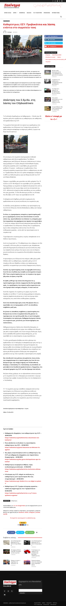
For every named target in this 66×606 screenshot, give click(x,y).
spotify (5, 514)
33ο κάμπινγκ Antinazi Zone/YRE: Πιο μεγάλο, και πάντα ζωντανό (16, 551)
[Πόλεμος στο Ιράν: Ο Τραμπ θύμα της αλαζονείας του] (6, 562)
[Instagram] (55, 1)
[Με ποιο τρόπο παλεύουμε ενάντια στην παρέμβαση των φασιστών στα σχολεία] (47, 72)
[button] (61, 17)
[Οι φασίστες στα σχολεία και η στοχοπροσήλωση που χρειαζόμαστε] (47, 81)
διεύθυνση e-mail (23, 588)
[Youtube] (62, 1)
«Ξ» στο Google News (19, 505)
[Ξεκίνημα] (5, 32)
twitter (26, 512)
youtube (37, 512)
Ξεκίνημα (9, 32)
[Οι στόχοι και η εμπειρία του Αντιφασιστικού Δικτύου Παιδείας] (47, 90)
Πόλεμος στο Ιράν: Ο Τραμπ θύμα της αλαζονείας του (15, 562)
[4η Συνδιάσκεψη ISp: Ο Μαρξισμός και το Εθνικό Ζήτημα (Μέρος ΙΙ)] (6, 542)
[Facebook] (53, 1)
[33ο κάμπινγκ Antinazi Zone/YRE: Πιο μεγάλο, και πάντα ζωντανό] (6, 551)
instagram (32, 512)
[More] (36, 532)
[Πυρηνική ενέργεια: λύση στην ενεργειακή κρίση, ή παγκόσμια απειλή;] (27, 562)
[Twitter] (60, 1)
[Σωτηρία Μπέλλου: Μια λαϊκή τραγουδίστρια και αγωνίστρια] (47, 108)
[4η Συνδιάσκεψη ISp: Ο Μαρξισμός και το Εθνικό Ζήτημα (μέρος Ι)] (27, 542)
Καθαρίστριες (14, 500)
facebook (21, 512)
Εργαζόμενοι (6, 21)
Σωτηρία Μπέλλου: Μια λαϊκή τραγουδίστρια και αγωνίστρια (57, 108)
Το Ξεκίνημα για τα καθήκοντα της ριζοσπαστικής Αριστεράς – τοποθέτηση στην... (35, 552)
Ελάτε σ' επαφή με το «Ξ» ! (53, 117)
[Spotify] (57, 1)
